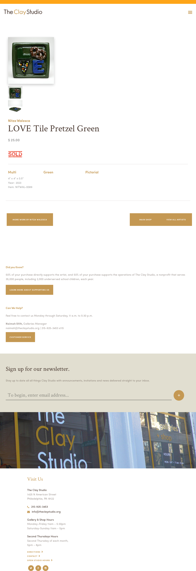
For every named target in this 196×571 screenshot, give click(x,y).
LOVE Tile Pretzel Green (9, 22)
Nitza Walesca (19, 120)
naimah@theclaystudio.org (22, 328)
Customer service (20, 337)
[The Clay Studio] (22, 12)
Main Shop (145, 219)
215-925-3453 (39, 506)
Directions (33, 552)
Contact (32, 556)
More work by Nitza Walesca (30, 219)
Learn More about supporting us (29, 289)
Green (48, 172)
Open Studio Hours (38, 560)
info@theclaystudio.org (46, 511)
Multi (12, 172)
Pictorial (92, 172)
